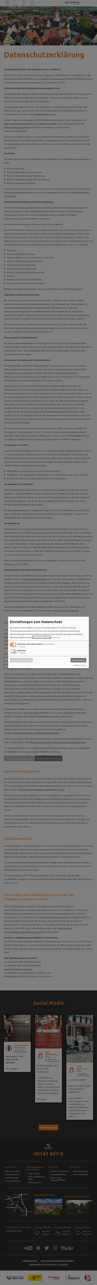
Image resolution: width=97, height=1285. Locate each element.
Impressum (56, 637)
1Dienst (21, 646)
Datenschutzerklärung (41, 637)
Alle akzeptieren (78, 660)
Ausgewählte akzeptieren (21, 660)
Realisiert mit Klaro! (80, 665)
